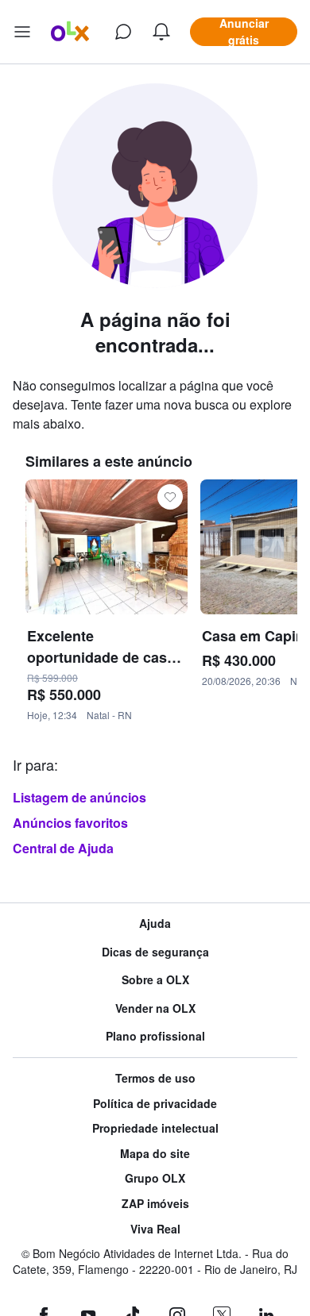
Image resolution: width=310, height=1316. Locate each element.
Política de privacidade (155, 1103)
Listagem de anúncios (79, 797)
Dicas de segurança (155, 952)
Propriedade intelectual (155, 1128)
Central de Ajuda (63, 848)
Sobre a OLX (155, 979)
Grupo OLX (155, 1178)
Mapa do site (155, 1153)
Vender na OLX (155, 1008)
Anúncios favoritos (70, 823)
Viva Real (155, 1229)
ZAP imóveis (155, 1203)
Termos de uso (155, 1078)
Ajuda (155, 923)
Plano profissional (155, 1036)
